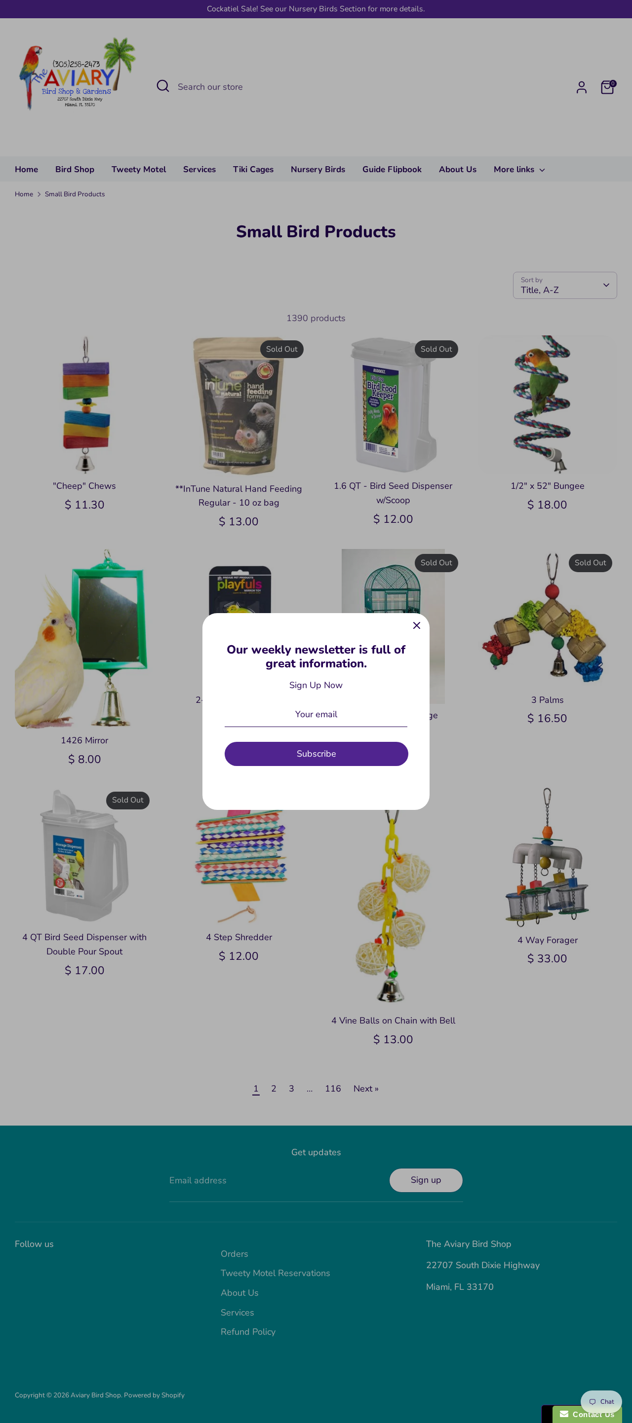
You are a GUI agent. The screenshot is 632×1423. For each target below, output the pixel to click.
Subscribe (316, 754)
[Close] (417, 626)
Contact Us (591, 1414)
